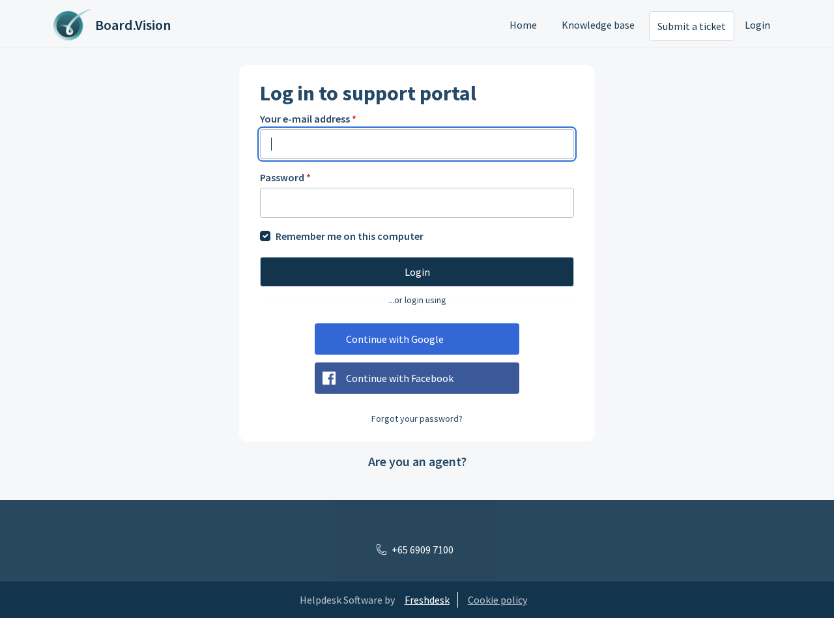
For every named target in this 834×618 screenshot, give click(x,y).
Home (523, 24)
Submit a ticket (691, 26)
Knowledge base (598, 24)
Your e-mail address (308, 118)
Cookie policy (497, 599)
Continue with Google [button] (395, 339)
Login (757, 24)
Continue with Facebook (399, 378)
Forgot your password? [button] (417, 418)
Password (285, 177)
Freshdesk (427, 599)
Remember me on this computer (350, 236)
